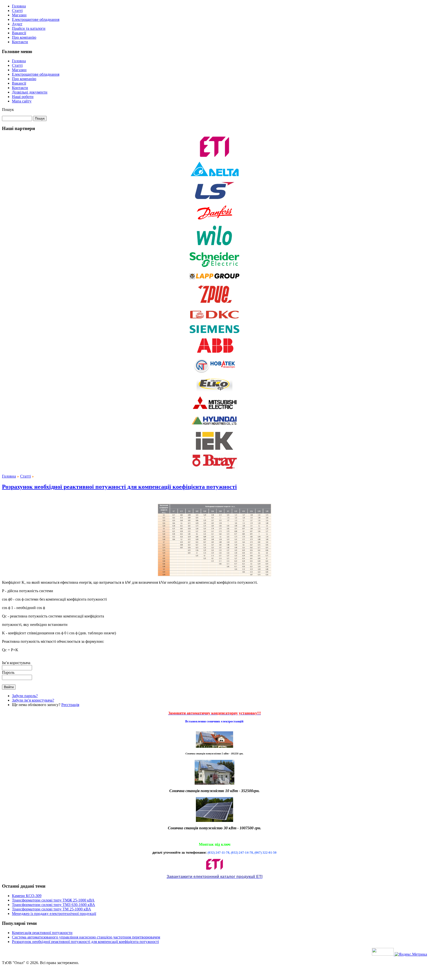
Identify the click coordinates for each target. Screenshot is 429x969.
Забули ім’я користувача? (33, 700)
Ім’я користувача (16, 663)
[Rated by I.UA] (383, 954)
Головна (9, 476)
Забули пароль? (25, 696)
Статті (25, 476)
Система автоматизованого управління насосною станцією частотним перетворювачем (86, 937)
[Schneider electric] (214, 267)
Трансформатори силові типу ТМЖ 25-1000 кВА (53, 900)
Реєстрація (70, 705)
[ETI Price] (214, 864)
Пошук (8, 109)
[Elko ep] (214, 391)
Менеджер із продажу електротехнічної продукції (54, 913)
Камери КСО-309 (26, 896)
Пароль (8, 672)
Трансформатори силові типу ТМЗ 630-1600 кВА (53, 905)
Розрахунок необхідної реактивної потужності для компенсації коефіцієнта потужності (119, 487)
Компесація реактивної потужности (42, 933)
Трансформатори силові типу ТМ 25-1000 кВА (51, 909)
